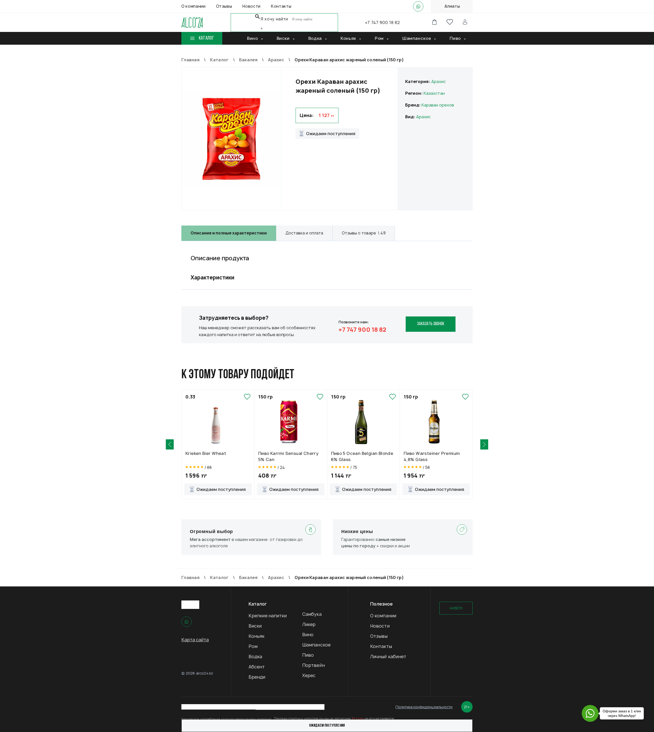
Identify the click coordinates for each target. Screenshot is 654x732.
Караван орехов (438, 105)
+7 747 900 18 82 (382, 22)
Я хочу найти (274, 19)
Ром (253, 646)
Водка (255, 656)
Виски (255, 626)
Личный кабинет (388, 656)
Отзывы (379, 636)
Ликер (309, 624)
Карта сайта (195, 640)
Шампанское (316, 645)
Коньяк (257, 636)
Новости (380, 626)
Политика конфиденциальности (423, 706)
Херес (309, 675)
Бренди (257, 677)
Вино (307, 634)
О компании (383, 616)
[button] (170, 444)
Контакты (381, 646)
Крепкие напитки (268, 616)
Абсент (257, 667)
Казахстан (434, 93)
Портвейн (313, 665)
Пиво (308, 655)
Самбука (312, 614)
